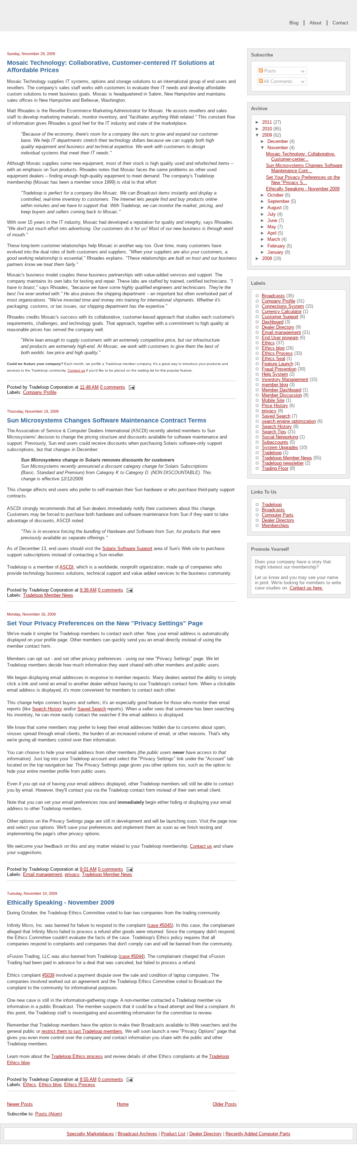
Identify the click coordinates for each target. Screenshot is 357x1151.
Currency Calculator (282, 311)
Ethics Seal (273, 358)
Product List (173, 1133)
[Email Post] (131, 387)
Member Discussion (282, 395)
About (315, 22)
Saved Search (276, 416)
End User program (280, 337)
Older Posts (225, 1104)
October (276, 195)
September (279, 201)
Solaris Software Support (127, 548)
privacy (269, 410)
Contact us (76, 370)
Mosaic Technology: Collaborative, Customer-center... (300, 156)
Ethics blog (273, 348)
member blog (275, 384)
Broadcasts (273, 295)
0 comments (112, 387)
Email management (281, 332)
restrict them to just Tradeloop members (81, 1031)
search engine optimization (289, 421)
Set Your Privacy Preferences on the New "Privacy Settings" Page (105, 623)
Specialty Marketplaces (90, 1133)
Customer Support (280, 316)
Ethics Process (277, 353)
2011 (267, 122)
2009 (267, 135)
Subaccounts (275, 442)
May (272, 226)
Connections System (283, 306)
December (278, 141)
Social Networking (280, 437)
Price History (275, 405)
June (273, 220)
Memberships (275, 525)
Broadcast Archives (137, 1133)
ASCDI (67, 567)
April (272, 233)
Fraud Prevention (279, 369)
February (277, 246)
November (278, 147)
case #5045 (160, 925)
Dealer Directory (278, 327)
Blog (293, 22)
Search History (277, 426)
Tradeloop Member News (287, 457)
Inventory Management (285, 379)
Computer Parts (278, 515)
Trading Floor (275, 468)
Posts (269, 71)
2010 (267, 128)
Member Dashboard (281, 389)
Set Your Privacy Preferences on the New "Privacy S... (303, 180)
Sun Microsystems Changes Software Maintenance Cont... (304, 168)
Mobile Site (273, 400)
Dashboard (272, 322)
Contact (340, 22)
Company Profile (278, 301)
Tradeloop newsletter (283, 463)
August (275, 207)
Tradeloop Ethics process (77, 1056)
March (274, 239)
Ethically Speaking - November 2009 (303, 188)
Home (123, 1104)
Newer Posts (20, 1104)
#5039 (48, 975)
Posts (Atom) (48, 1113)
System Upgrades (280, 447)
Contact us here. (306, 587)
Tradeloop (272, 452)
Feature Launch (277, 363)
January (276, 252)
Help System (275, 374)
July (272, 214)
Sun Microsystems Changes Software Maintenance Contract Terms (106, 420)
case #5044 (131, 956)
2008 (267, 258)
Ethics (268, 342)
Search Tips (274, 431)
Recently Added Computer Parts (258, 1133)
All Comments (278, 81)
